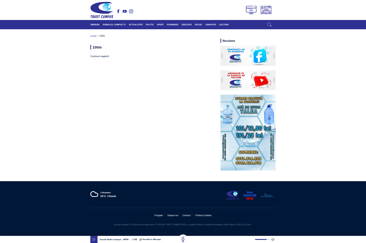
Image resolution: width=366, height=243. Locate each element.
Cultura (224, 24)
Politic (150, 24)
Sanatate (211, 24)
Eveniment (173, 24)
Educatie (187, 24)
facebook (118, 11)
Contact (187, 215)
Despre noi (172, 215)
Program (158, 215)
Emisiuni (94, 24)
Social (198, 24)
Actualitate (136, 24)
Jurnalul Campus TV (114, 24)
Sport (160, 24)
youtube (125, 11)
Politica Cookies (203, 215)
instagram (131, 11)
